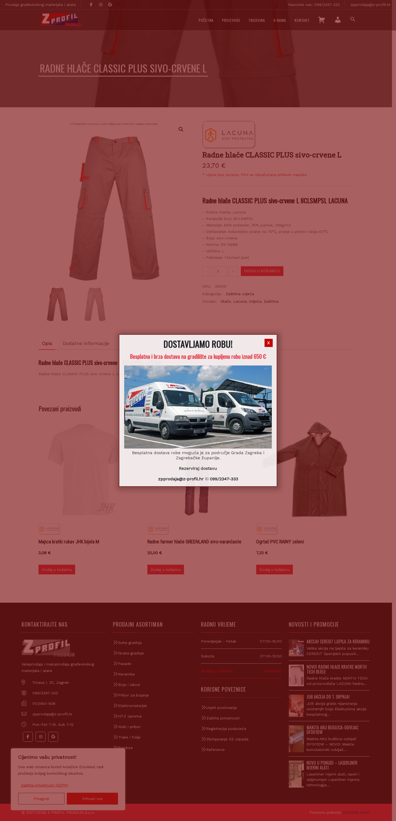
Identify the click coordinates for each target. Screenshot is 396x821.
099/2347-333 (224, 478)
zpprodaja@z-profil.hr (181, 478)
